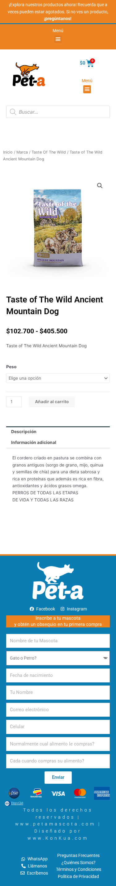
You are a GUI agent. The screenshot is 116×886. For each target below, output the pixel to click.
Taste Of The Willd (49, 152)
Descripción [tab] (24, 431)
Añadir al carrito (52, 401)
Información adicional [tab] (33, 442)
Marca (22, 152)
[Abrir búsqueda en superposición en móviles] (58, 112)
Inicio (8, 152)
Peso (11, 366)
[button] (58, 39)
